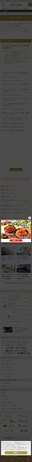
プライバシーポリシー (9, 449)
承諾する (16, 452)
